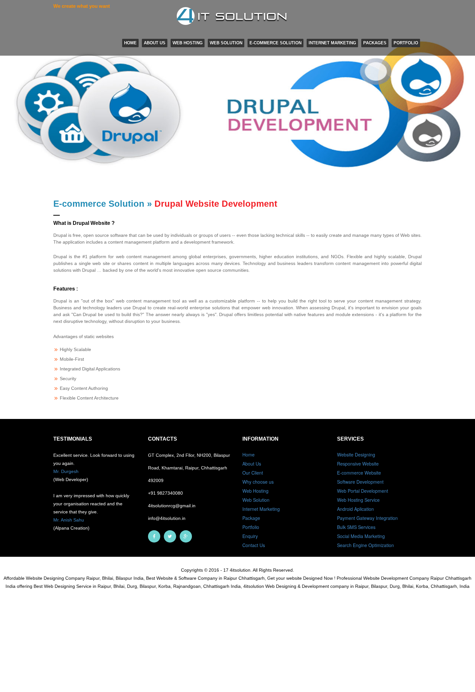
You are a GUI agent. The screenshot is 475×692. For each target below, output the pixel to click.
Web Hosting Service (358, 500)
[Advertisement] (194, 645)
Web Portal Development (362, 491)
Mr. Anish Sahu (68, 519)
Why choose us (258, 481)
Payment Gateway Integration (367, 518)
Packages (374, 42)
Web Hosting (188, 42)
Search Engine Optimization (365, 545)
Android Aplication (355, 509)
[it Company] (186, 536)
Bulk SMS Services (356, 527)
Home (248, 454)
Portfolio (406, 42)
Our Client (252, 472)
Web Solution (226, 42)
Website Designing (356, 454)
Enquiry (250, 536)
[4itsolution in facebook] (154, 536)
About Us (154, 42)
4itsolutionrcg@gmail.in (171, 505)
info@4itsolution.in (166, 518)
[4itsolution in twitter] (170, 536)
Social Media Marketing (361, 536)
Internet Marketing (332, 42)
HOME (130, 42)
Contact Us (253, 545)
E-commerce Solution (275, 42)
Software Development (360, 481)
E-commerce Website (359, 472)
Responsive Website (358, 463)
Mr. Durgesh (66, 471)
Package (251, 518)
